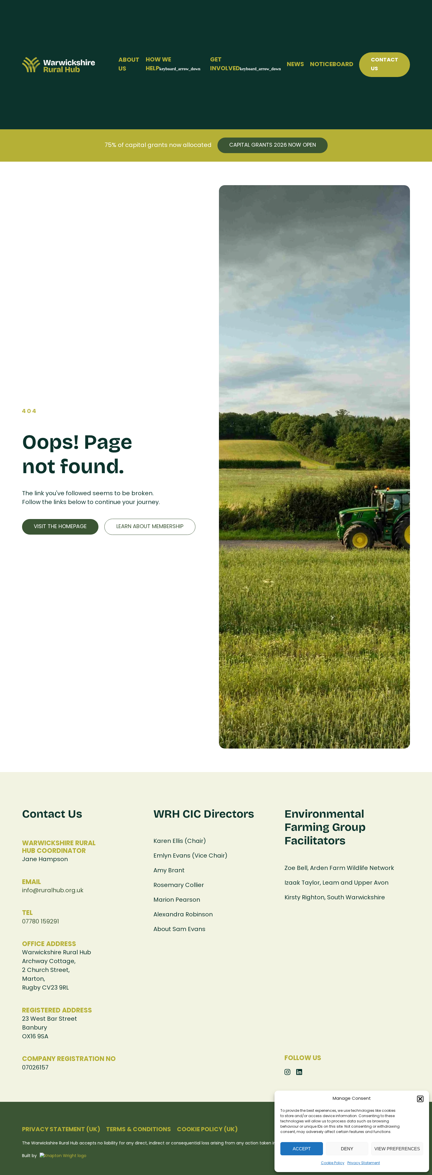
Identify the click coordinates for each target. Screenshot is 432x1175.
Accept (302, 1148)
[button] (420, 1099)
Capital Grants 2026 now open (272, 145)
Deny (347, 1148)
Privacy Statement (363, 1163)
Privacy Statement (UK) (61, 1130)
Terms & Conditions (138, 1130)
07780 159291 (40, 922)
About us (128, 64)
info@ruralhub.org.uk (52, 891)
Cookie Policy (332, 1163)
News (295, 65)
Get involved (225, 64)
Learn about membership (149, 527)
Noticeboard (331, 65)
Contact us (384, 64)
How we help (158, 64)
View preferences (397, 1148)
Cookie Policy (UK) (207, 1130)
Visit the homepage (60, 527)
